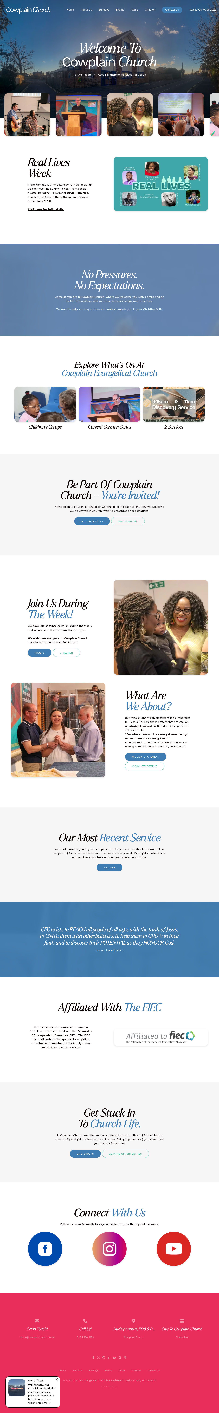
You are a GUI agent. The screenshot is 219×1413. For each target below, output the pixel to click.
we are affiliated (54, 1031)
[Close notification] (57, 1380)
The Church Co (109, 1386)
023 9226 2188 (85, 1337)
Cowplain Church (133, 1337)
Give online (182, 1337)
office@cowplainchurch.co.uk (37, 1337)
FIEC (72, 1035)
